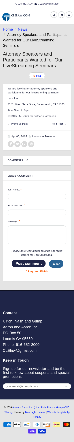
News (22, 29)
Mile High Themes (35, 412)
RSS (39, 75)
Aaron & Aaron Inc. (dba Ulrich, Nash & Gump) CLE (40, 407)
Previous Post (19, 123)
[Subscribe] (66, 386)
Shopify (8, 412)
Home (8, 29)
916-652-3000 (25, 3)
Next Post (57, 123)
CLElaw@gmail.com (48, 3)
